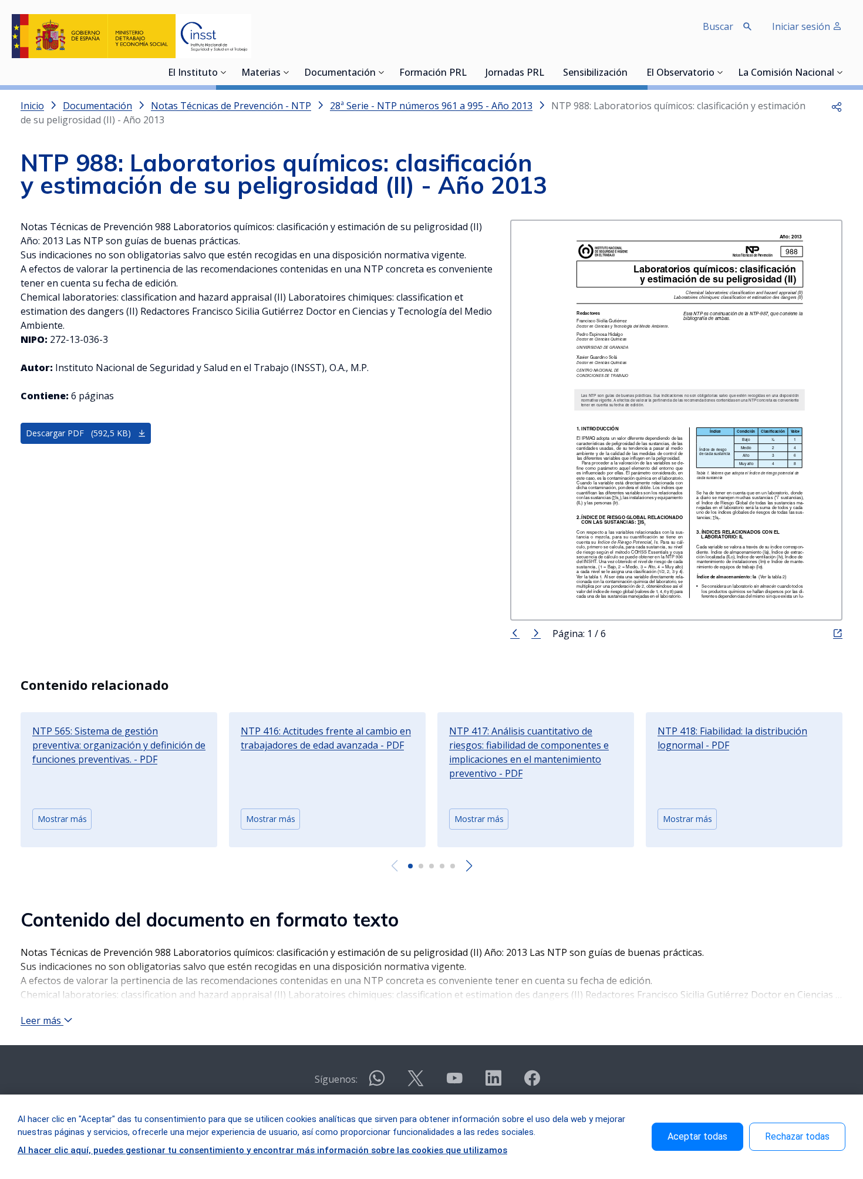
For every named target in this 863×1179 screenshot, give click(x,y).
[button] (836, 106)
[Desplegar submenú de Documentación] (381, 72)
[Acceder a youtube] (454, 1083)
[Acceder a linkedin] (493, 1083)
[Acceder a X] (415, 1083)
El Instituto (193, 73)
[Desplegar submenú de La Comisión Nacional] (840, 72)
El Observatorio (680, 73)
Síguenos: (336, 1079)
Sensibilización (595, 73)
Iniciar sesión (802, 26)
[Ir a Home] (131, 36)
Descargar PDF (78, 433)
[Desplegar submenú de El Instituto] (224, 72)
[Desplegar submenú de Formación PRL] (470, 72)
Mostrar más (62, 818)
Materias (261, 73)
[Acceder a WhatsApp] (377, 1083)
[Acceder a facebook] (531, 1083)
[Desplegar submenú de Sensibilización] (631, 72)
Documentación (340, 73)
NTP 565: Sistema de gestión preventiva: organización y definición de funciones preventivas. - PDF (118, 745)
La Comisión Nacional (786, 73)
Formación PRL (433, 73)
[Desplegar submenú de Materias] (286, 72)
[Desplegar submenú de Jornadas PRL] (547, 72)
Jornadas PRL (515, 73)
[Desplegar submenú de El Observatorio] (720, 72)
